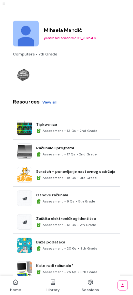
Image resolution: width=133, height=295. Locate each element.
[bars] (4, 4)
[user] (123, 285)
